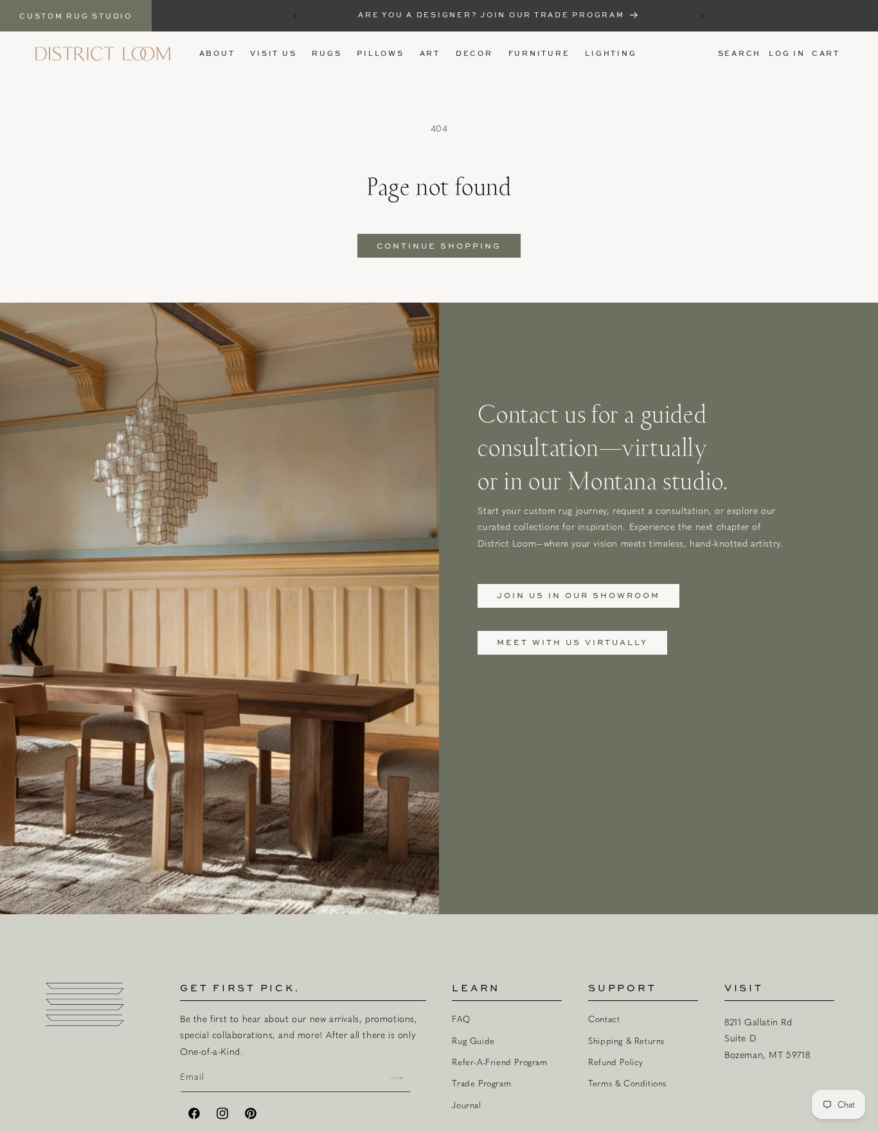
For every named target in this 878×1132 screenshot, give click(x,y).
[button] (326, 53)
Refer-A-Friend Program (499, 1062)
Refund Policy (615, 1062)
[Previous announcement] (295, 16)
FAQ (461, 1019)
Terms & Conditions (627, 1083)
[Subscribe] (396, 1078)
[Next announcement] (702, 16)
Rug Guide (473, 1041)
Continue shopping (439, 245)
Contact (604, 1019)
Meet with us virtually (572, 642)
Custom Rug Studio (75, 16)
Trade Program (481, 1083)
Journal (466, 1105)
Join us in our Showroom (578, 595)
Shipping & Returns (626, 1041)
